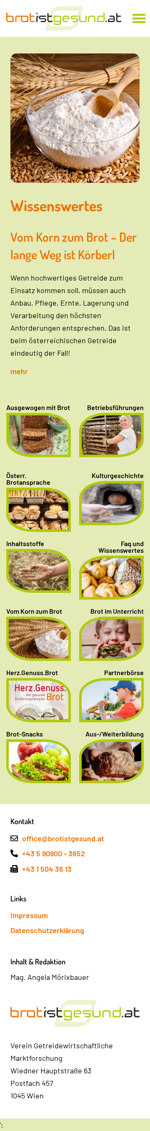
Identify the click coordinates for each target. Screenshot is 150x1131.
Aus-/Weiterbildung (114, 734)
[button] (139, 19)
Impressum (29, 915)
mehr (19, 371)
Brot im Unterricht (117, 611)
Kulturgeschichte (118, 475)
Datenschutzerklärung (47, 930)
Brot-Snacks (24, 734)
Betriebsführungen (115, 407)
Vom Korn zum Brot (34, 611)
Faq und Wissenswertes (121, 546)
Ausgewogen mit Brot (38, 407)
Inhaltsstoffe (25, 543)
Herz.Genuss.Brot (32, 672)
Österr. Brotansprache (28, 478)
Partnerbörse (124, 672)
